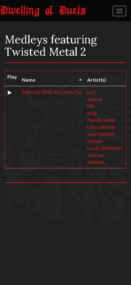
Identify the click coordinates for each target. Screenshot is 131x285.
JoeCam (95, 155)
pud (91, 92)
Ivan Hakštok (101, 134)
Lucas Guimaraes (104, 148)
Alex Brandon (101, 120)
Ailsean (94, 99)
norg (92, 113)
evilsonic (96, 162)
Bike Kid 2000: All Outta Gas (52, 92)
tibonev (95, 141)
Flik (91, 106)
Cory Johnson (101, 127)
